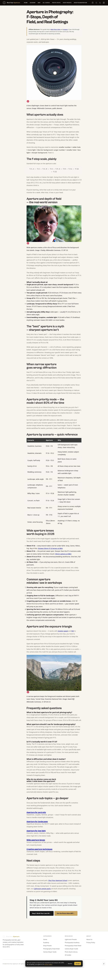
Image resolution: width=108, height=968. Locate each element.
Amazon (65, 29)
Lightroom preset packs (42, 889)
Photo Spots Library (71, 952)
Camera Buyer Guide (49, 952)
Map (39, 2)
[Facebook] (103, 963)
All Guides (46, 2)
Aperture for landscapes (37, 821)
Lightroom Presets (71, 939)
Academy (32, 2)
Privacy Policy (90, 942)
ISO (72, 631)
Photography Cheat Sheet (51, 949)
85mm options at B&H (63, 554)
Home (26, 2)
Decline (70, 963)
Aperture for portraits (36, 812)
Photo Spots (56, 2)
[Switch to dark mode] (100, 2)
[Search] (96, 2)
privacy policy (48, 964)
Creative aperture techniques (39, 849)
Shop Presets (67, 2)
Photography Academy (72, 942)
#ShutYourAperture (80, 2)
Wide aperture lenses (36, 840)
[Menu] (103, 2)
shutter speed (63, 631)
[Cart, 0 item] (92, 2)
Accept (78, 963)
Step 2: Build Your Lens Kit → (41, 913)
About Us (89, 939)
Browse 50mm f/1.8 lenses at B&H (50, 548)
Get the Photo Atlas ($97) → (66, 913)
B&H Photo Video (55, 29)
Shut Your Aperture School (57, 880)
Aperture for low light (36, 830)
